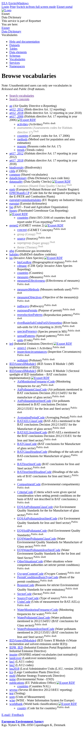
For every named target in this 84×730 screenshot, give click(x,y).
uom (12, 696)
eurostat (14, 203)
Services (14, 62)
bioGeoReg (24, 262)
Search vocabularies (21, 95)
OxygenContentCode (30, 573)
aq (10, 105)
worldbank (16, 704)
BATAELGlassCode (30, 421)
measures (23, 277)
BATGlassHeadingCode (32, 451)
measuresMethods (28, 289)
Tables (13, 48)
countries (22, 135)
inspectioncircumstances (32, 351)
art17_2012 (16, 153)
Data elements (18, 52)
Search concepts (19, 99)
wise (12, 700)
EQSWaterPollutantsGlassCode (36, 538)
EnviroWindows (18, 3)
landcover (15, 658)
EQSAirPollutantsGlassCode (35, 507)
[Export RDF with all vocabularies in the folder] (26, 120)
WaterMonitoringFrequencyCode (37, 609)
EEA (5, 3)
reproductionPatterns (30, 315)
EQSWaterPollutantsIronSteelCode (38, 550)
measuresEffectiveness (31, 280)
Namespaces (17, 66)
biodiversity (16, 167)
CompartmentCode (29, 484)
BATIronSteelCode (29, 464)
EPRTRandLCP (19, 193)
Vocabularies (17, 59)
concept (22, 230)
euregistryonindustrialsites (25, 200)
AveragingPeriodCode (31, 417)
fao (11, 207)
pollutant (22, 360)
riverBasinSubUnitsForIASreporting (39, 322)
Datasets (14, 45)
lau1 (12, 661)
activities (22, 124)
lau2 (12, 665)
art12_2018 (16, 113)
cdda (12, 171)
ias (11, 258)
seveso (13, 689)
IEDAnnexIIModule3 (22, 371)
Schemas (14, 55)
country (22, 708)
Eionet (6, 28)
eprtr (12, 189)
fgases (13, 210)
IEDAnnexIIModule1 (22, 363)
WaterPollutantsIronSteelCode (35, 629)
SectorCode (24, 594)
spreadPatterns (26, 335)
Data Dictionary (11, 31)
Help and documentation (24, 41)
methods (22, 139)
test (11, 693)
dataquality (16, 181)
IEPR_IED (16, 647)
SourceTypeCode (28, 598)
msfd (12, 675)
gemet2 (13, 225)
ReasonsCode (25, 585)
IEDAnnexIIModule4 (22, 640)
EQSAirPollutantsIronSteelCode (37, 518)
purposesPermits (27, 310)
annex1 (21, 348)
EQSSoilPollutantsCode (32, 530)
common (14, 174)
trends (21, 150)
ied (11, 343)
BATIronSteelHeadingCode (34, 472)
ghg (11, 251)
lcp (11, 672)
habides (14, 254)
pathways (23, 306)
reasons (21, 146)
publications (16, 682)
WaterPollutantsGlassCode (33, 617)
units (20, 340)
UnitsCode (23, 601)
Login (5, 6)
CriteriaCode (25, 492)
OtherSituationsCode (30, 561)
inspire (13, 654)
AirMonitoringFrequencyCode (36, 381)
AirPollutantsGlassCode (32, 389)
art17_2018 (16, 160)
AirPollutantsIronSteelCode (34, 400)
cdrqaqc (22, 265)
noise (12, 679)
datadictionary (18, 178)
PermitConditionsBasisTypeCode (37, 577)
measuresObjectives (29, 297)
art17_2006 (16, 116)
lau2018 (14, 668)
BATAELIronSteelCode (32, 432)
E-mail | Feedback (13, 714)
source (21, 238)
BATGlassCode (27, 444)
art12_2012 (16, 109)
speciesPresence (27, 331)
